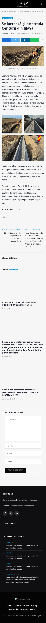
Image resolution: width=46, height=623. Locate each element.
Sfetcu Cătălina (9, 34)
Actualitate (7, 18)
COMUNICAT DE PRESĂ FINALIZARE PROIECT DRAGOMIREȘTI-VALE (19, 303)
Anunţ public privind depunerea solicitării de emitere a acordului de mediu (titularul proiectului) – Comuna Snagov (22, 579)
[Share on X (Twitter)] (15, 40)
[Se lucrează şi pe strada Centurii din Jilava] (23, 56)
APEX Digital (36, 616)
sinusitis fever (12, 574)
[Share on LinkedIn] (25, 40)
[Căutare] (41, 4)
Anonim (8, 542)
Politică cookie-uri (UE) (26, 606)
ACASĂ (10, 606)
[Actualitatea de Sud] (22, 4)
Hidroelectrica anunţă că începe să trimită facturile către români (22, 546)
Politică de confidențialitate (23, 609)
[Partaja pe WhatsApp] (34, 40)
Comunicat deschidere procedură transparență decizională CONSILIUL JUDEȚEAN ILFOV (20, 392)
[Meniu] (5, 4)
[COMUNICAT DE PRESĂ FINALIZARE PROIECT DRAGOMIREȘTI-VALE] (23, 286)
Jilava (5, 217)
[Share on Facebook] (6, 40)
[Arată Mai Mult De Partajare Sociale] (42, 40)
